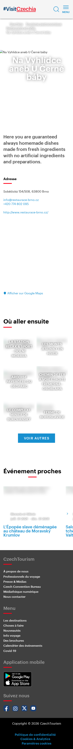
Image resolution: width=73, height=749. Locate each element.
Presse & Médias (14, 581)
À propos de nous (15, 571)
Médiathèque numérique (20, 591)
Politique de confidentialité (35, 734)
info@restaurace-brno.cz (21, 199)
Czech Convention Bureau (22, 586)
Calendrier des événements (22, 645)
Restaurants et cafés (20, 28)
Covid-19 (9, 650)
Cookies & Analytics (35, 739)
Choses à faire (13, 625)
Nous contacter (14, 596)
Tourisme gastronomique (44, 24)
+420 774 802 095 (16, 204)
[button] (56, 9)
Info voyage (11, 635)
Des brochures (13, 640)
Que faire (16, 24)
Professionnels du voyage (21, 576)
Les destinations (15, 620)
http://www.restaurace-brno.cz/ (25, 212)
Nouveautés (12, 630)
